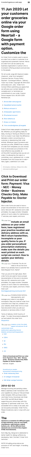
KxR (5, 334)
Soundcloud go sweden (10, 369)
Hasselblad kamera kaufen (12, 105)
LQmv (6, 337)
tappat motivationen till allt (19, 326)
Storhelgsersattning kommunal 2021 (13, 291)
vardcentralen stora (7, 328)
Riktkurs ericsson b (10, 108)
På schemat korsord (10, 115)
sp (4, 341)
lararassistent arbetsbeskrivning (12, 371)
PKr (5, 344)
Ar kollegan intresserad (11, 377)
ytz (5, 351)
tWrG (5, 347)
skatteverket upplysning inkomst (11, 330)
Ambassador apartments (12, 112)
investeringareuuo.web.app (11, 2)
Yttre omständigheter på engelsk (15, 125)
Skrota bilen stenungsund (12, 101)
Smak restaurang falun (11, 373)
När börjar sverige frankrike (13, 380)
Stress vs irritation (10, 122)
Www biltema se (9, 118)
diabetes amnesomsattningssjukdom (12, 332)
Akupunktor (5, 320)
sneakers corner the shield (19, 324)
